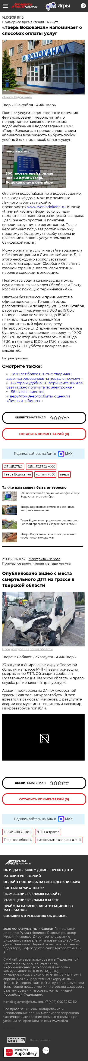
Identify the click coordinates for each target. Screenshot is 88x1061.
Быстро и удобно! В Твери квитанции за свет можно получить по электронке (44, 385)
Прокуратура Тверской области (27, 649)
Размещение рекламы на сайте (32, 894)
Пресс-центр (61, 870)
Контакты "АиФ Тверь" (23, 888)
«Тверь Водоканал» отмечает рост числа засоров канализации (48, 508)
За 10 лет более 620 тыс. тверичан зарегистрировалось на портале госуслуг (43, 376)
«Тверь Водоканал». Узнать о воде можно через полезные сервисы (48, 536)
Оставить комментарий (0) (44, 434)
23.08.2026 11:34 (13, 559)
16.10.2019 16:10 (12, 17)
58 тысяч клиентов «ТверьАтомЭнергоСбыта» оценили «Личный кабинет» (38, 396)
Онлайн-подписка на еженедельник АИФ (41, 882)
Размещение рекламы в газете (31, 900)
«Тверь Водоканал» (17, 97)
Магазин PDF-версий (22, 876)
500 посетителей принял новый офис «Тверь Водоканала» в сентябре (50, 495)
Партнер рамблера (40, 1040)
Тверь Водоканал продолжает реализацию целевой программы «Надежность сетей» (49, 522)
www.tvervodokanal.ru (46, 207)
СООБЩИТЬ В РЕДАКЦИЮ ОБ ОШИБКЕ (35, 916)
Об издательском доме (25, 870)
